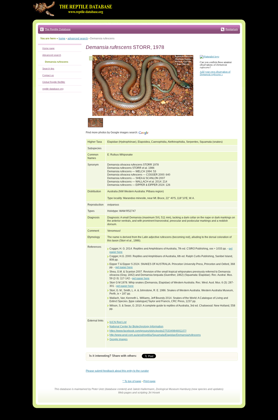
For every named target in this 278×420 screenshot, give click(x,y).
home (62, 38)
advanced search (78, 38)
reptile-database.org (52, 88)
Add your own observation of (215, 73)
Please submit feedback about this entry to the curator (117, 370)
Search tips (48, 68)
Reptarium (231, 29)
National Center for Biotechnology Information (136, 326)
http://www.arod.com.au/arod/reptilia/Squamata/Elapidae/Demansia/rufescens (155, 334)
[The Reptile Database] (74, 18)
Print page (149, 381)
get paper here (124, 267)
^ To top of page (131, 381)
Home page (48, 48)
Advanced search (51, 55)
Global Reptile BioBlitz (53, 82)
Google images (118, 339)
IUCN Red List (117, 322)
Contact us (48, 75)
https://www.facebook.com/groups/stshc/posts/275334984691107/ (147, 330)
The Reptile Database (58, 29)
